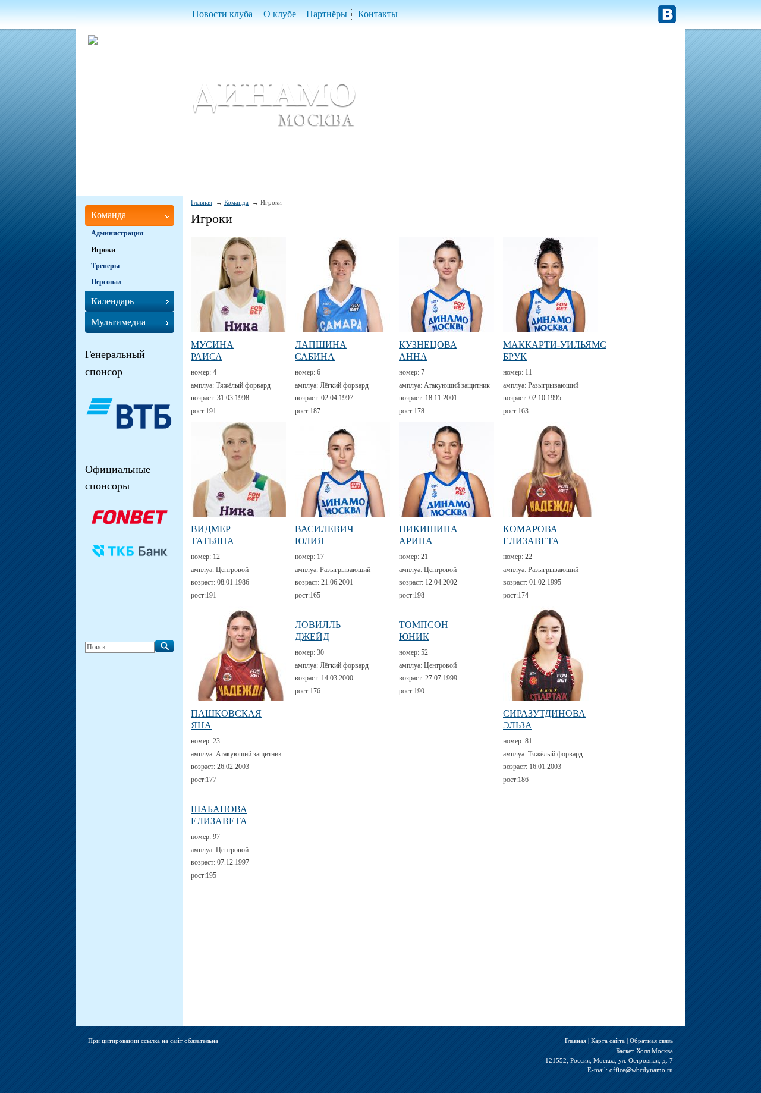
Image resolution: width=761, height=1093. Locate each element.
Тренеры (105, 266)
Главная (201, 202)
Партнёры (326, 14)
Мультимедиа (118, 322)
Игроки (103, 250)
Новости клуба (222, 14)
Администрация (117, 233)
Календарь (112, 301)
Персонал (106, 282)
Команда (236, 202)
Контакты (378, 14)
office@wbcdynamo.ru (641, 1069)
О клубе (279, 14)
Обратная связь (651, 1040)
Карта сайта (608, 1040)
